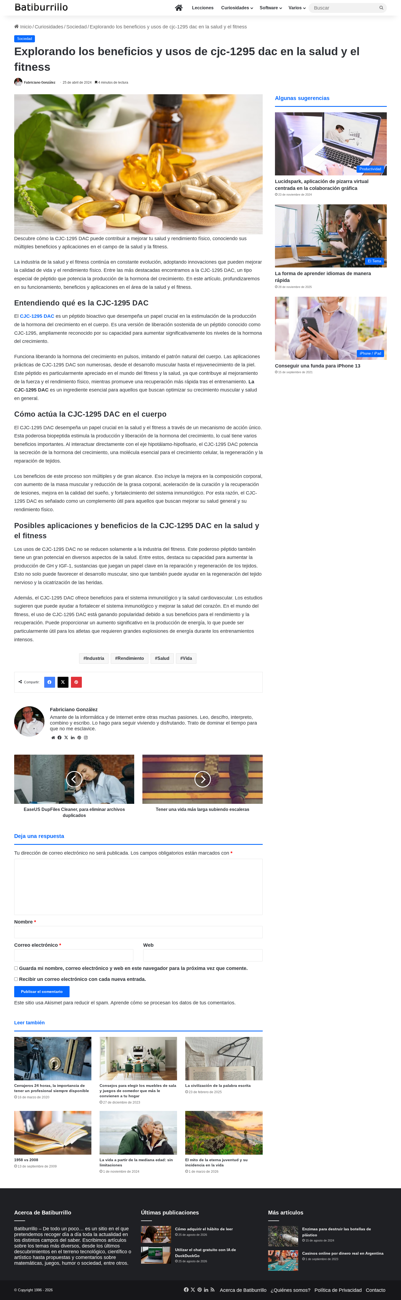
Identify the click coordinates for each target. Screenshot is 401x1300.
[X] (66, 737)
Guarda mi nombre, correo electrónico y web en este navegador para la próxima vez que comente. (133, 968)
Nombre (25, 922)
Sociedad (76, 27)
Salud (163, 658)
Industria (95, 658)
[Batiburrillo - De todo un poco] (41, 7)
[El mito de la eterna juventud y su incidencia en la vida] (224, 1133)
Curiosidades (235, 7)
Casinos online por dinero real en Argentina (343, 1253)
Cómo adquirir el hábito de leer (204, 1229)
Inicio (25, 27)
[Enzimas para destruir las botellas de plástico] (283, 1236)
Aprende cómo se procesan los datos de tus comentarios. (173, 1002)
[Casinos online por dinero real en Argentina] (283, 1260)
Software (269, 7)
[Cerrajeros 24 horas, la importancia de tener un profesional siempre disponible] (53, 1059)
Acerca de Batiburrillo (243, 1290)
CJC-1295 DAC (37, 316)
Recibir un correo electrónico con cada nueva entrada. (82, 979)
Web (148, 945)
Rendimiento (131, 658)
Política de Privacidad (338, 1290)
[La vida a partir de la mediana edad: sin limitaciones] (138, 1133)
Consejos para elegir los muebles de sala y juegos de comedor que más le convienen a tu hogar (138, 1090)
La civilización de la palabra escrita (218, 1085)
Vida (187, 658)
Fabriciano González (39, 82)
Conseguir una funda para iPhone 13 (317, 366)
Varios (295, 7)
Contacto (375, 1290)
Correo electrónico (37, 945)
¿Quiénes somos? (290, 1290)
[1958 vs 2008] (53, 1133)
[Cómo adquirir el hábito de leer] (156, 1234)
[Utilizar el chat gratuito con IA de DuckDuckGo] (156, 1255)
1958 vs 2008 (26, 1160)
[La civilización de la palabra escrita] (224, 1059)
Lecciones (203, 7)
